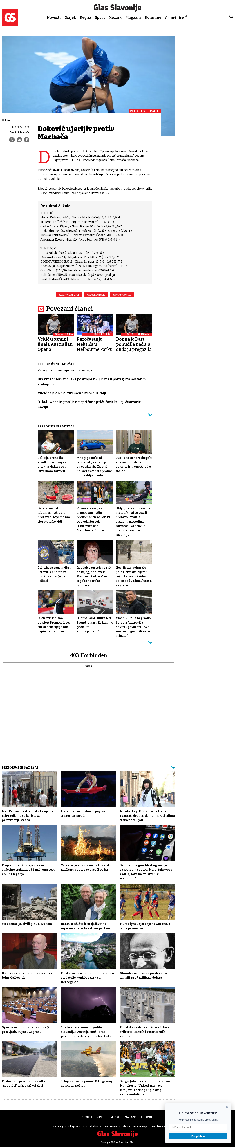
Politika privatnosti (74, 1126)
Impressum (111, 1126)
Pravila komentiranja (160, 1126)
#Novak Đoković (96, 295)
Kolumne (153, 17)
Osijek (70, 17)
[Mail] (19, 139)
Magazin (133, 17)
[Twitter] (12, 139)
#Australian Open (69, 295)
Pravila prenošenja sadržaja (133, 1126)
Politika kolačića (94, 1126)
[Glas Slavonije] (10, 24)
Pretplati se (198, 1136)
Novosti (54, 17)
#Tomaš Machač (122, 295)
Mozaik (115, 17)
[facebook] (26, 139)
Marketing (58, 1126)
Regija (85, 17)
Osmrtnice (174, 17)
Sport (100, 17)
